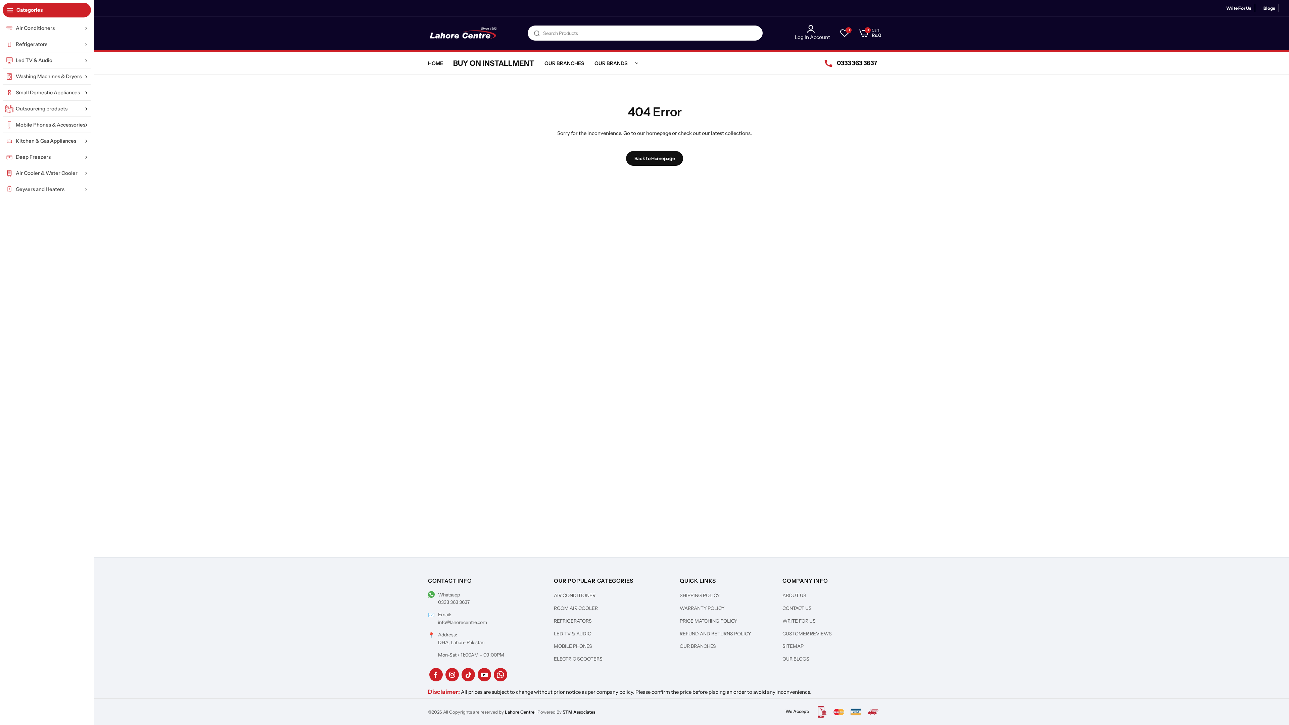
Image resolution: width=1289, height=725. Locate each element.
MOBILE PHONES (573, 646)
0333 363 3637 (454, 602)
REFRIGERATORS (573, 621)
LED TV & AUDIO (572, 634)
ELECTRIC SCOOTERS (578, 659)
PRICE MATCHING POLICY (708, 621)
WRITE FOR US (799, 621)
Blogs (1269, 8)
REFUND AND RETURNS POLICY (715, 634)
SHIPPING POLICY (700, 595)
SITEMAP (793, 646)
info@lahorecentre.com (462, 622)
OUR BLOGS (795, 659)
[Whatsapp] (500, 674)
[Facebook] (436, 674)
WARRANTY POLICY (702, 608)
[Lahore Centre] (463, 33)
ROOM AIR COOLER (576, 608)
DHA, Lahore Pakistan (461, 642)
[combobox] (645, 33)
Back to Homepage (654, 158)
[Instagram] (452, 674)
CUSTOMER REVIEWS (807, 634)
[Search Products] (536, 33)
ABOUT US (794, 595)
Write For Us (1238, 8)
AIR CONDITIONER (574, 595)
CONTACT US (797, 608)
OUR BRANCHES (698, 646)
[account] (812, 29)
